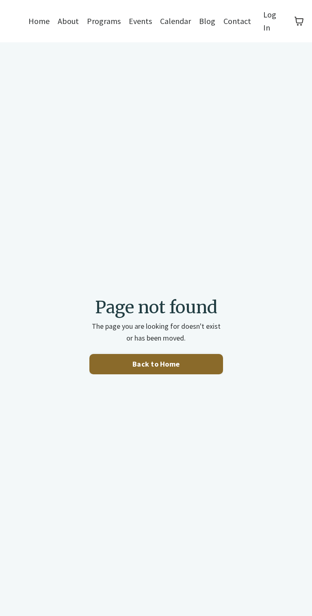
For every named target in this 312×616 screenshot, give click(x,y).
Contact (237, 21)
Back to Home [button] (156, 364)
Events (140, 21)
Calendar (175, 21)
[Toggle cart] (299, 21)
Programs (104, 21)
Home (39, 21)
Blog (207, 21)
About (68, 21)
